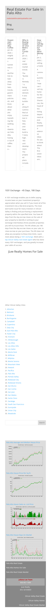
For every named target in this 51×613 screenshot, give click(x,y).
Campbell (11, 321)
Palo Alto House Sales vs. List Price (19, 504)
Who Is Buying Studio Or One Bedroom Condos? (25, 47)
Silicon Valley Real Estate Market (32, 605)
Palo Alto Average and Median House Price (23, 442)
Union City (12, 410)
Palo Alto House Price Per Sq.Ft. (18, 473)
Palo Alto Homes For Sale (16, 567)
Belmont (10, 312)
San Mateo (12, 395)
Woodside (12, 413)
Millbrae (11, 355)
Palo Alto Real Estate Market (17, 572)
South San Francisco (16, 404)
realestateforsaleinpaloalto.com (19, 18)
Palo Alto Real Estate (14, 563)
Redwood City (13, 380)
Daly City (10, 327)
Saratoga (11, 401)
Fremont (11, 337)
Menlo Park (12, 352)
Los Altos (11, 343)
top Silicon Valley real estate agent (18, 240)
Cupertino (11, 324)
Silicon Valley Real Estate (35, 596)
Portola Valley (13, 377)
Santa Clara (12, 398)
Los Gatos (12, 349)
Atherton (10, 309)
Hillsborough (13, 340)
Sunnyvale (12, 407)
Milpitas (11, 358)
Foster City (11, 334)
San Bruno (12, 386)
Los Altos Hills (13, 346)
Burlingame (11, 318)
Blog (9, 24)
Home (10, 29)
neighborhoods (10, 58)
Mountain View (14, 364)
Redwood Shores (14, 383)
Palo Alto (11, 373)
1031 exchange (27, 237)
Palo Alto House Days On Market (19, 535)
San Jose (11, 392)
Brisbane (10, 315)
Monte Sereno (13, 361)
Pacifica (11, 370)
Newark (11, 367)
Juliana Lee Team (25, 580)
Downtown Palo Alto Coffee (10, 44)
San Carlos (12, 389)
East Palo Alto (12, 331)
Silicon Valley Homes (36, 600)
